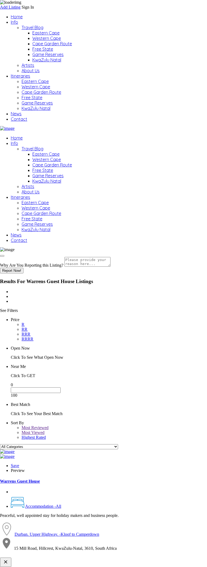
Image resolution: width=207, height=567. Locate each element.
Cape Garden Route (52, 43)
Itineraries (20, 76)
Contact (19, 119)
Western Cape (46, 38)
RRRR (27, 339)
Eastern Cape (46, 33)
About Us (31, 70)
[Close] (2, 256)
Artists (28, 65)
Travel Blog (32, 27)
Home (17, 16)
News (16, 113)
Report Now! (11, 271)
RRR (26, 334)
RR (24, 329)
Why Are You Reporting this (31, 265)
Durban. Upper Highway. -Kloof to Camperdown (57, 534)
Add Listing (10, 7)
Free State (42, 49)
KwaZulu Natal (46, 59)
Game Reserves (48, 54)
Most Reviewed (35, 427)
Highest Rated (34, 437)
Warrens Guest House (20, 481)
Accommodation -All (43, 506)
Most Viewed (33, 432)
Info (14, 22)
